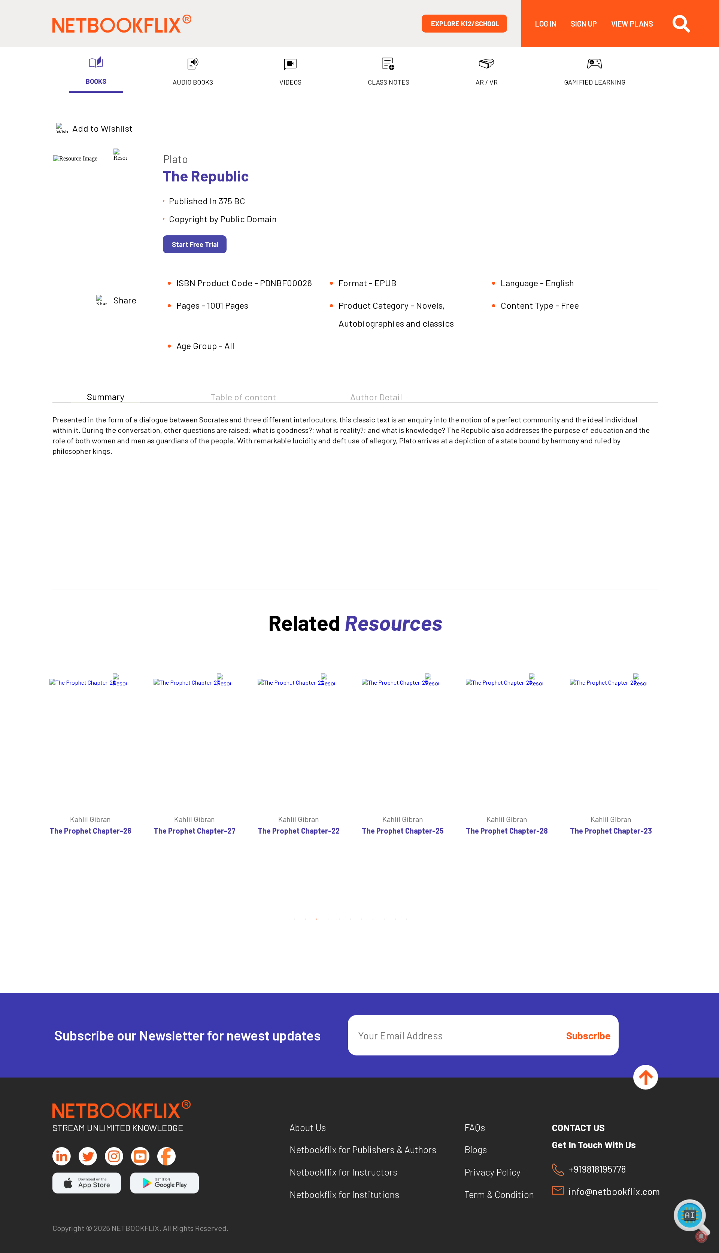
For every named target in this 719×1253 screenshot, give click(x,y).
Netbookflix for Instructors (343, 1172)
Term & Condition (499, 1194)
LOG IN (545, 23)
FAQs (474, 1127)
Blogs (475, 1149)
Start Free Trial (195, 244)
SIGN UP (584, 23)
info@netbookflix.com (613, 1191)
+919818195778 (597, 1169)
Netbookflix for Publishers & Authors (363, 1149)
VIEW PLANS (632, 23)
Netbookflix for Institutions (344, 1194)
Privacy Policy (492, 1172)
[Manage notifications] (701, 1237)
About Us (307, 1127)
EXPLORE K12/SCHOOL (465, 23)
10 (395, 919)
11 (406, 919)
